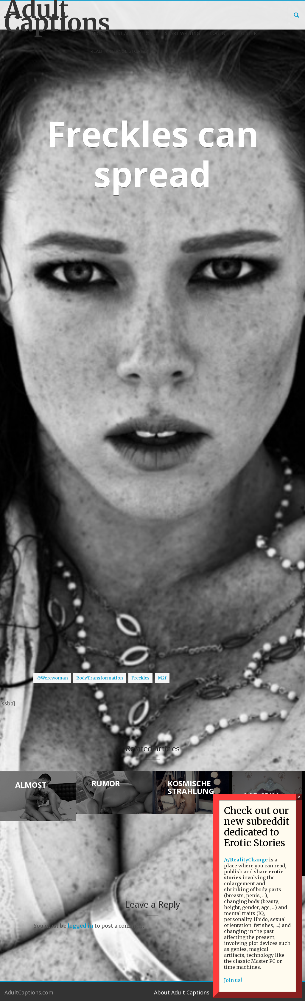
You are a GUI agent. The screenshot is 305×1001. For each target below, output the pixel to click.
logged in (80, 925)
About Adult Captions (181, 992)
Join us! (233, 980)
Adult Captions (38, 16)
